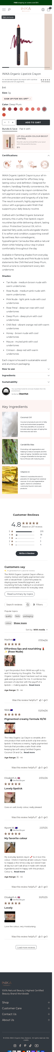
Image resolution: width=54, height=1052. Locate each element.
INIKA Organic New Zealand (20, 1038)
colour (8, 623)
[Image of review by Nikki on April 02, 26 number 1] (9, 728)
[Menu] (4, 9)
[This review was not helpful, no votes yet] (44, 700)
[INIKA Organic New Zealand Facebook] (20, 1045)
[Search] (9, 9)
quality (9, 616)
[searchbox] (15, 604)
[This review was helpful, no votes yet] (39, 767)
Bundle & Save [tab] (9, 129)
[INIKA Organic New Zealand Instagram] (15, 1045)
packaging (28, 616)
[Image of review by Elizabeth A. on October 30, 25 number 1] (9, 916)
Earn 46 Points (8, 17)
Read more (34, 685)
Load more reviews (26, 947)
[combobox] (37, 630)
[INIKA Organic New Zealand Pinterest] (25, 1045)
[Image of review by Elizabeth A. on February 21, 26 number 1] (9, 797)
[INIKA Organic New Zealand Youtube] (36, 1045)
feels (17, 616)
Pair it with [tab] (24, 129)
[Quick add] (13, 147)
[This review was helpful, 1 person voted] (40, 700)
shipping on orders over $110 (26, 3)
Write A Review (26, 553)
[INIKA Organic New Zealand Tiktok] (30, 1045)
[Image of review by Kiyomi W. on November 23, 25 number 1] (9, 847)
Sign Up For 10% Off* (16, 99)
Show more (20, 623)
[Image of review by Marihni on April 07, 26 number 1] (9, 660)
